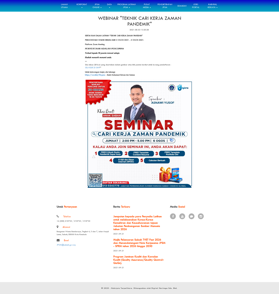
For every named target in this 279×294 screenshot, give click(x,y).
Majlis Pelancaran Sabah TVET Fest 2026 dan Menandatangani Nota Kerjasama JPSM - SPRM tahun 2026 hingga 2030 (139, 243)
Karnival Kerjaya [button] (212, 5)
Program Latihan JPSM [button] (126, 5)
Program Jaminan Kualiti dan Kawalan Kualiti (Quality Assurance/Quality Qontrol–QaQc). (138, 260)
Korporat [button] (82, 4)
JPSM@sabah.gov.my (66, 244)
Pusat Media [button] (146, 5)
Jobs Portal (195, 5)
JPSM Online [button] (96, 5)
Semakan (181, 6)
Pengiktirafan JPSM (165, 5)
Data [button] (109, 4)
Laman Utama (64, 5)
